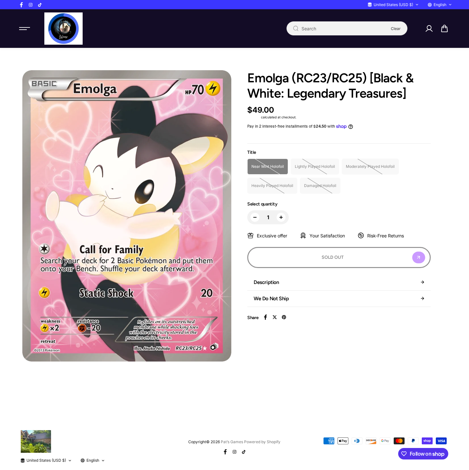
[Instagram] (30, 5)
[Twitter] (275, 317)
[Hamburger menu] (25, 28)
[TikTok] (40, 5)
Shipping (253, 117)
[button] (444, 28)
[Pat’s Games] (63, 28)
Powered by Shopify (262, 441)
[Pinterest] (284, 317)
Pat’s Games (232, 441)
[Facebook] (21, 5)
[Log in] (429, 28)
